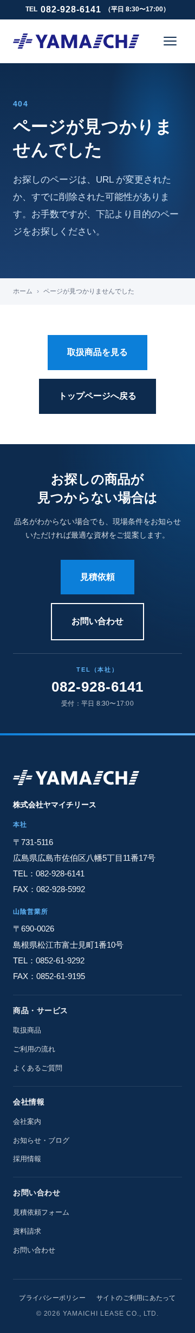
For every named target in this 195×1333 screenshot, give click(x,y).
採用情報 (27, 1159)
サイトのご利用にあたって (136, 1298)
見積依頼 (97, 576)
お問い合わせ (97, 621)
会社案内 (27, 1121)
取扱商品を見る (97, 352)
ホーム (22, 291)
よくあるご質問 (37, 1068)
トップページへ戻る (97, 395)
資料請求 (27, 1231)
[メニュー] (170, 41)
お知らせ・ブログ (41, 1140)
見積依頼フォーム (41, 1212)
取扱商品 (27, 1030)
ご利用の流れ (34, 1049)
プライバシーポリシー (52, 1298)
